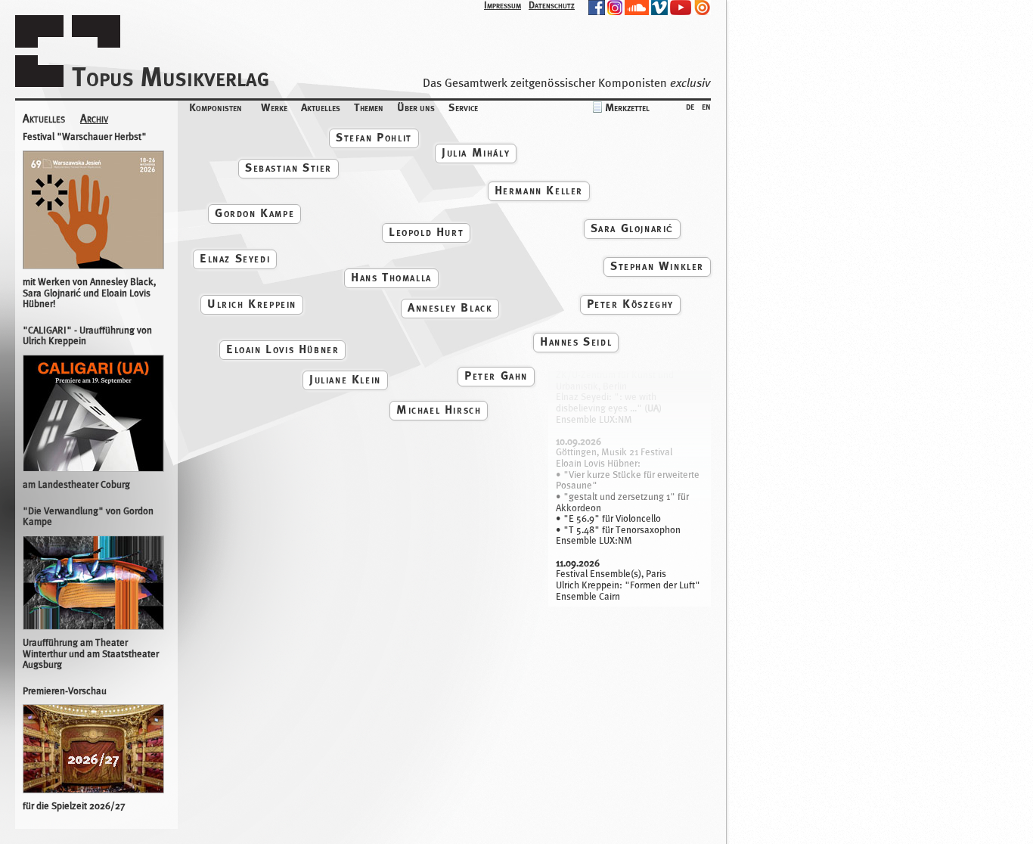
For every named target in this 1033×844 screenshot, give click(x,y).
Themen (368, 107)
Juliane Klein (345, 379)
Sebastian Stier (288, 167)
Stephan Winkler (657, 266)
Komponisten (215, 107)
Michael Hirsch (438, 409)
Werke (274, 107)
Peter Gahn (496, 375)
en (706, 105)
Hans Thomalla (391, 277)
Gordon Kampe (254, 213)
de (690, 105)
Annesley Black (450, 307)
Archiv (94, 119)
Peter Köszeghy (630, 303)
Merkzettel (627, 107)
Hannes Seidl (576, 341)
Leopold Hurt (426, 232)
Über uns (416, 107)
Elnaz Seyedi (235, 258)
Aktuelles (320, 107)
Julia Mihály (476, 152)
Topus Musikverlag (170, 76)
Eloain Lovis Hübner (282, 349)
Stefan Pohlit (374, 137)
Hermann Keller (539, 190)
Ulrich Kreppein (251, 303)
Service (463, 107)
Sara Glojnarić (632, 228)
